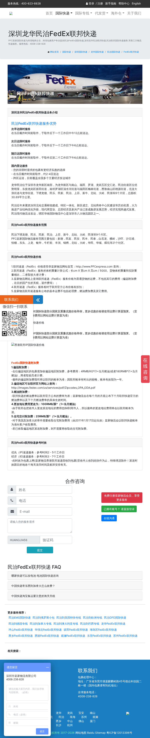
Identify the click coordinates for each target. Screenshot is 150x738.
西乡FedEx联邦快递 (21, 635)
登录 (91, 3)
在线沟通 (109, 518)
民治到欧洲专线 (92, 617)
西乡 (58, 721)
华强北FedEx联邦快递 (48, 629)
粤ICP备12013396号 (119, 732)
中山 (70, 721)
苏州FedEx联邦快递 (125, 635)
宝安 (81, 712)
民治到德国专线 (18, 623)
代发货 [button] (100, 13)
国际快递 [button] (62, 13)
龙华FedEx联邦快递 (113, 623)
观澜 (95, 717)
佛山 (81, 721)
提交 (40, 550)
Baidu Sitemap (96, 732)
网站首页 (54, 51)
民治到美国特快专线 (68, 617)
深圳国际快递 (80, 51)
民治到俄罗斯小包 (43, 617)
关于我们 (134, 13)
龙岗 (70, 712)
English (136, 3)
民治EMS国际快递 (20, 617)
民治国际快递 (113, 51)
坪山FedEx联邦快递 (21, 629)
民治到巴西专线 (89, 623)
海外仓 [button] (116, 13)
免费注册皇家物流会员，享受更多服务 (122, 497)
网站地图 (80, 732)
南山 (92, 712)
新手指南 (110, 3)
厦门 (92, 721)
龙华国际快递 (97, 51)
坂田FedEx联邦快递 (76, 629)
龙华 (58, 712)
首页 (49, 13)
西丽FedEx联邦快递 (47, 635)
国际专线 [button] (82, 13)
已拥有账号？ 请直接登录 (119, 509)
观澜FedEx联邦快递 (73, 635)
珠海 (72, 717)
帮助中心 (124, 3)
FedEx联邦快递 (131, 51)
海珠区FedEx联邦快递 (103, 629)
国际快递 (66, 51)
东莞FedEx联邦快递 (99, 635)
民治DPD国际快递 (115, 617)
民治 (61, 717)
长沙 (58, 725)
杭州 (70, 725)
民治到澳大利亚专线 (66, 623)
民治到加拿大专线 (41, 623)
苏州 (84, 717)
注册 (100, 3)
